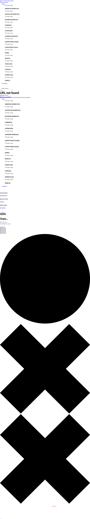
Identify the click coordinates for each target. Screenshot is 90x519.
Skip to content (3, 0)
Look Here (2, 201)
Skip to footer (10, 0)
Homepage (2, 227)
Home (1, 95)
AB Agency (54, 506)
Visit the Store (2, 207)
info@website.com (3, 195)
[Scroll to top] (0, 518)
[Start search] (12, 90)
